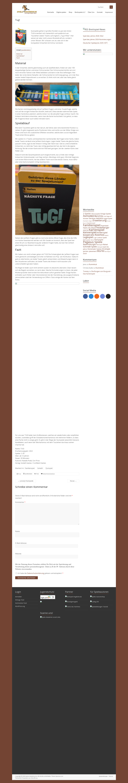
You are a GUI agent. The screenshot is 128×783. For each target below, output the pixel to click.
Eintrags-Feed (19, 600)
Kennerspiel (89, 232)
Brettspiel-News (97, 29)
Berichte (98, 216)
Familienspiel (30, 468)
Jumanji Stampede (25, 481)
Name (17, 531)
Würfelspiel (108, 251)
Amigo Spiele (105, 214)
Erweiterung (99, 220)
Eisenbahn (85, 221)
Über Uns (91, 12)
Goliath (40, 468)
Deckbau (92, 218)
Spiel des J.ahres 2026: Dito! (93, 36)
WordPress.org (20, 606)
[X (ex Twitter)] (108, 296)
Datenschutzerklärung (35, 573)
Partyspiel (98, 240)
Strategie (106, 249)
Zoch (85, 253)
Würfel (100, 251)
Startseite (50, 12)
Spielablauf (20, 56)
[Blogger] (96, 296)
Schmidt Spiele (90, 246)
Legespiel (88, 237)
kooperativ (88, 234)
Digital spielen (61, 12)
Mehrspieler (86, 240)
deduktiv (99, 218)
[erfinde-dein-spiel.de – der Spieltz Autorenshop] (97, 597)
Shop (70, 12)
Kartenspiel (96, 230)
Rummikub (93, 264)
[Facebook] (85, 296)
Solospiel (100, 247)
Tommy (86, 271)
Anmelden (18, 597)
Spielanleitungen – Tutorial (106, 776)
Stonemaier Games (95, 249)
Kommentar (20, 502)
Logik (95, 238)
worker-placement (90, 251)
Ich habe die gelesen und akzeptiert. (40, 573)
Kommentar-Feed (21, 603)
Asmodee (88, 216)
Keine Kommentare (49, 474)
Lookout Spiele (102, 238)
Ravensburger (89, 244)
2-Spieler (87, 213)
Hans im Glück (89, 227)
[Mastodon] (91, 296)
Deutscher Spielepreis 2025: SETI (95, 43)
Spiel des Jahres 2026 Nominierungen (97, 39)
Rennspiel (99, 244)
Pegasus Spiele (92, 242)
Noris (92, 240)
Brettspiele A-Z (80, 12)
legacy (106, 235)
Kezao (73, 481)
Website (18, 554)
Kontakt (100, 12)
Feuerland (104, 226)
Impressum (109, 12)
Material (19, 54)
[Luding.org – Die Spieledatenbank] (94, 602)
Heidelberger (102, 227)
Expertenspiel (91, 223)
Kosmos (99, 235)
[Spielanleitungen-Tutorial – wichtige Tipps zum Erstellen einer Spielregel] (99, 607)
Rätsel (105, 244)
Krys (19, 474)
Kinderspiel (102, 232)
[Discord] (102, 296)
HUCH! (85, 230)
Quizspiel (49, 468)
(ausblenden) (26, 50)
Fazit (18, 58)
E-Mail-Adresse (20, 543)
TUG (37, 474)
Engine (90, 221)
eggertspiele (108, 218)
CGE (104, 216)
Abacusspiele (95, 214)
